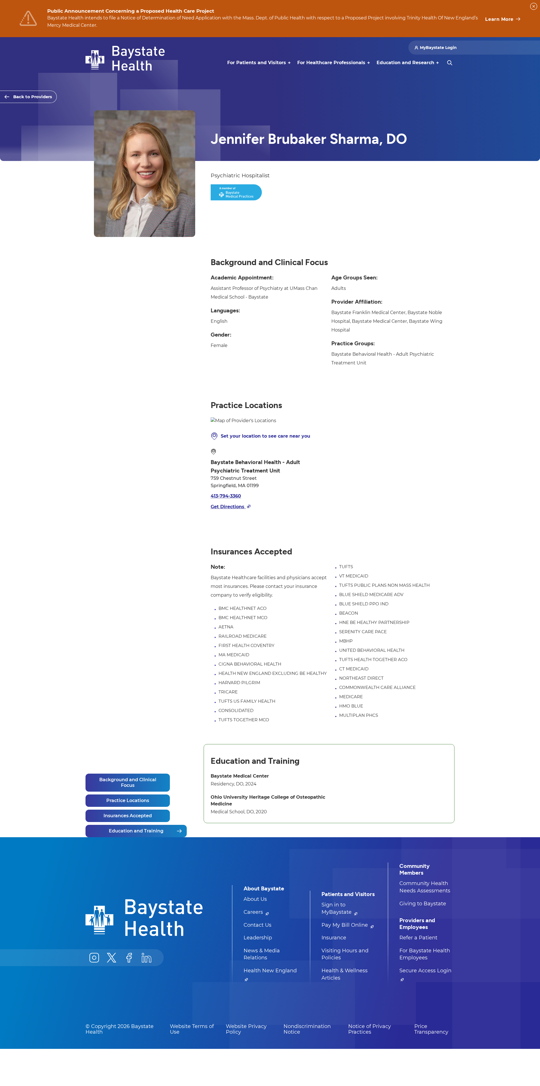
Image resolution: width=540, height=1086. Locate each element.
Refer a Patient (418, 938)
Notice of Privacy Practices (369, 1029)
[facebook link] (129, 958)
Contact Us (257, 925)
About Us (255, 899)
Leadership (258, 938)
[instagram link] (94, 958)
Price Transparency (431, 1029)
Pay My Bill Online (345, 925)
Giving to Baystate (422, 904)
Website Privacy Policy (246, 1029)
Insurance (333, 938)
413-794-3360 (226, 496)
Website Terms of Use (192, 1029)
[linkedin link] (146, 958)
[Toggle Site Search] (449, 63)
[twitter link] (111, 958)
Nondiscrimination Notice (307, 1029)
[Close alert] (533, 6)
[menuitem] (257, 62)
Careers (254, 912)
